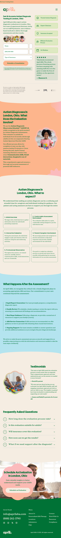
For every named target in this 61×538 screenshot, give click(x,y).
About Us (32, 513)
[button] (56, 9)
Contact (51, 513)
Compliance (53, 522)
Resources (52, 519)
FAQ (30, 525)
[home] (9, 9)
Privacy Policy (7, 69)
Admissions (33, 522)
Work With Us (54, 516)
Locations (32, 519)
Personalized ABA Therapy (37, 516)
